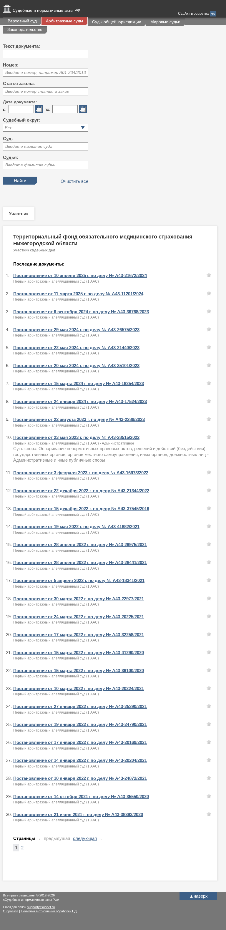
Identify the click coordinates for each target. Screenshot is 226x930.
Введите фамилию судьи (30, 165)
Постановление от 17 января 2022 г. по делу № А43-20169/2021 (80, 742)
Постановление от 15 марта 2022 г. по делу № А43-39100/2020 (78, 670)
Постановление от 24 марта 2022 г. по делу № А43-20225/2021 (78, 616)
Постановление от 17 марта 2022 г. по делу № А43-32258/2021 (78, 634)
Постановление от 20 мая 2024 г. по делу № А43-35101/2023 (76, 365)
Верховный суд (22, 21)
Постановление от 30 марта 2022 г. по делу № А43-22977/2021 (78, 598)
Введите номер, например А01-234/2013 (45, 72)
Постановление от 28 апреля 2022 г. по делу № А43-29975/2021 (80, 544)
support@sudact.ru (41, 907)
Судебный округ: (21, 119)
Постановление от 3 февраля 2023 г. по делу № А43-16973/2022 (80, 472)
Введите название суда (28, 146)
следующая (85, 838)
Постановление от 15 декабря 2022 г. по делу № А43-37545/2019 (81, 508)
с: (4, 109)
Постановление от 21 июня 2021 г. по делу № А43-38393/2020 (78, 814)
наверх (198, 895)
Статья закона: (19, 83)
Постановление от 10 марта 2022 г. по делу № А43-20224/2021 (78, 688)
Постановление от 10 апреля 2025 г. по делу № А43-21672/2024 (80, 275)
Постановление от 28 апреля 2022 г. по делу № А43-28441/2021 (80, 562)
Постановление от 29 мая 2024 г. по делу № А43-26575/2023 (76, 329)
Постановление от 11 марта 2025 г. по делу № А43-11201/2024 (78, 293)
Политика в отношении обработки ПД (49, 911)
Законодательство (24, 29)
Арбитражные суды (64, 21)
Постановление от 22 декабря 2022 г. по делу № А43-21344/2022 (81, 490)
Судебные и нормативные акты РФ (46, 10)
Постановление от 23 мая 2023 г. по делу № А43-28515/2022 (76, 437)
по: (47, 109)
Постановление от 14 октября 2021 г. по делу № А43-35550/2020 (81, 796)
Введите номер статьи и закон (37, 91)
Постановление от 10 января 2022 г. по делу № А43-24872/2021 (80, 778)
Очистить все (74, 181)
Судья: (10, 157)
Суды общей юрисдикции (116, 21)
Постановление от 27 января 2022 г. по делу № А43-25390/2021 (80, 706)
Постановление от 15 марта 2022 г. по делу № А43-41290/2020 (78, 652)
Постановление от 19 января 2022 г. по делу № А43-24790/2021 (80, 724)
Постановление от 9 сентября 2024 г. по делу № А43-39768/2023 (81, 311)
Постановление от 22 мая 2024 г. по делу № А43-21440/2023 (76, 347)
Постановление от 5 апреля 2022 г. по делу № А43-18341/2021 (78, 580)
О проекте (10, 911)
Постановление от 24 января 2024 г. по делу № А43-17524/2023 (80, 401)
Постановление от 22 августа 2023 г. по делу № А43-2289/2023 (79, 419)
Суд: (8, 138)
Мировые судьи (165, 21)
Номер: (11, 64)
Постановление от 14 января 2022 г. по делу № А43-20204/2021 (80, 760)
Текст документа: (21, 46)
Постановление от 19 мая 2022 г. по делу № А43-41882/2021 (76, 526)
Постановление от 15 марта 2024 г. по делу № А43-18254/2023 (78, 383)
